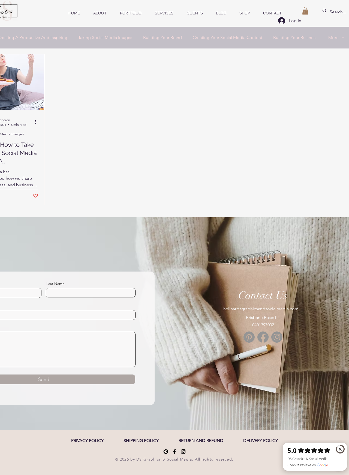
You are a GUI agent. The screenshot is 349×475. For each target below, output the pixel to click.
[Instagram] (276, 337)
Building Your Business (295, 37)
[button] (305, 10)
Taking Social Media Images (105, 37)
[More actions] (37, 122)
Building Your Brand (162, 37)
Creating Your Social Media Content (227, 37)
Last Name (55, 283)
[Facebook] (263, 337)
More (333, 37)
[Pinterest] (249, 337)
